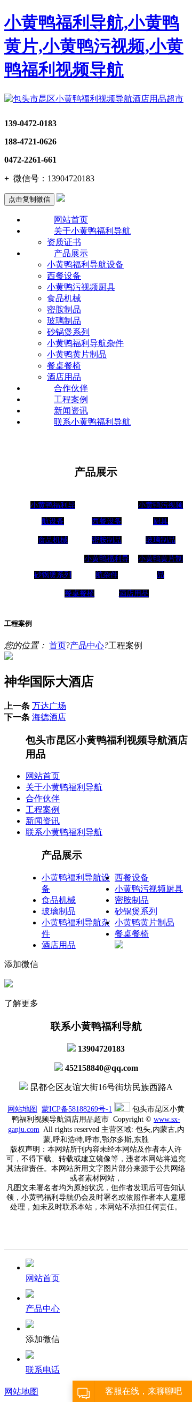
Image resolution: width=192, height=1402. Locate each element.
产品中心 (87, 645)
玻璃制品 (64, 320)
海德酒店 (49, 717)
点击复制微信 (29, 199)
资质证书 (64, 242)
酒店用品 (64, 376)
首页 (57, 645)
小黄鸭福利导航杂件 (85, 343)
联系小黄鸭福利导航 (92, 421)
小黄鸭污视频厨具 (81, 287)
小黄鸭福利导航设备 (85, 264)
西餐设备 (64, 275)
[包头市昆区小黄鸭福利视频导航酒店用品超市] (93, 98)
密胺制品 (64, 309)
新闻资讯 (71, 410)
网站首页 (71, 219)
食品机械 (64, 298)
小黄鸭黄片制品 (77, 354)
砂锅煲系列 (68, 331)
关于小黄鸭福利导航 (92, 230)
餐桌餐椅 (64, 365)
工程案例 (71, 399)
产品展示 (71, 253)
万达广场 (49, 705)
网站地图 (22, 1109)
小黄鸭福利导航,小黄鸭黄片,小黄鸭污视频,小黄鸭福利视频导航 (93, 46)
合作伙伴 (71, 388)
